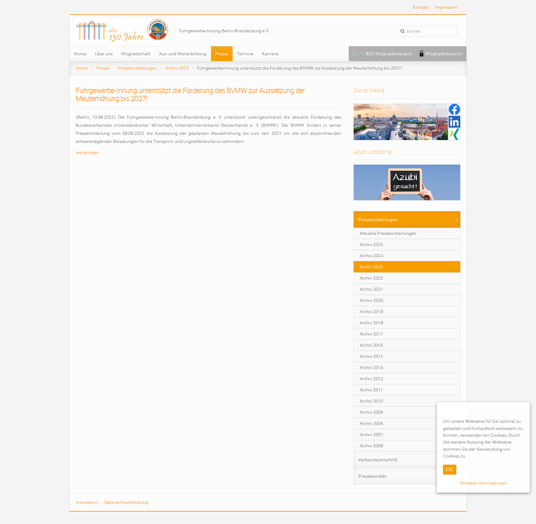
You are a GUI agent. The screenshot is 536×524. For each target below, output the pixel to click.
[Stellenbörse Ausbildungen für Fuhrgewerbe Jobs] (407, 182)
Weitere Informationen (483, 482)
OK (449, 469)
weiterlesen (87, 152)
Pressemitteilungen (137, 68)
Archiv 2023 (177, 68)
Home (82, 68)
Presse (102, 68)
